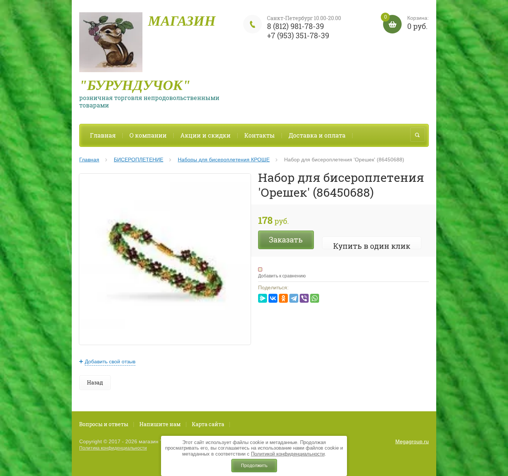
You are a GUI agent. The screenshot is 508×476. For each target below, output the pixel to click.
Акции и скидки (205, 135)
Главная (103, 135)
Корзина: (406, 23)
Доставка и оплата (317, 135)
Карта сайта (208, 424)
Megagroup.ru (412, 441)
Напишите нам (160, 424)
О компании (148, 135)
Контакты (259, 135)
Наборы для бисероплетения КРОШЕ (224, 160)
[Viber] (304, 298)
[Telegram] (293, 298)
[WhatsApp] (314, 298)
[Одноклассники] (283, 298)
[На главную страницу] (110, 44)
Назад (95, 382)
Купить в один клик (371, 246)
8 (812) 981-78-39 (295, 26)
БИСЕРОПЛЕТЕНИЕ (138, 160)
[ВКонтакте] (273, 298)
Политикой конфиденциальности (288, 454)
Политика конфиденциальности (113, 448)
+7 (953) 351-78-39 (298, 35)
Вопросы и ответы (103, 424)
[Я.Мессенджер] (262, 298)
